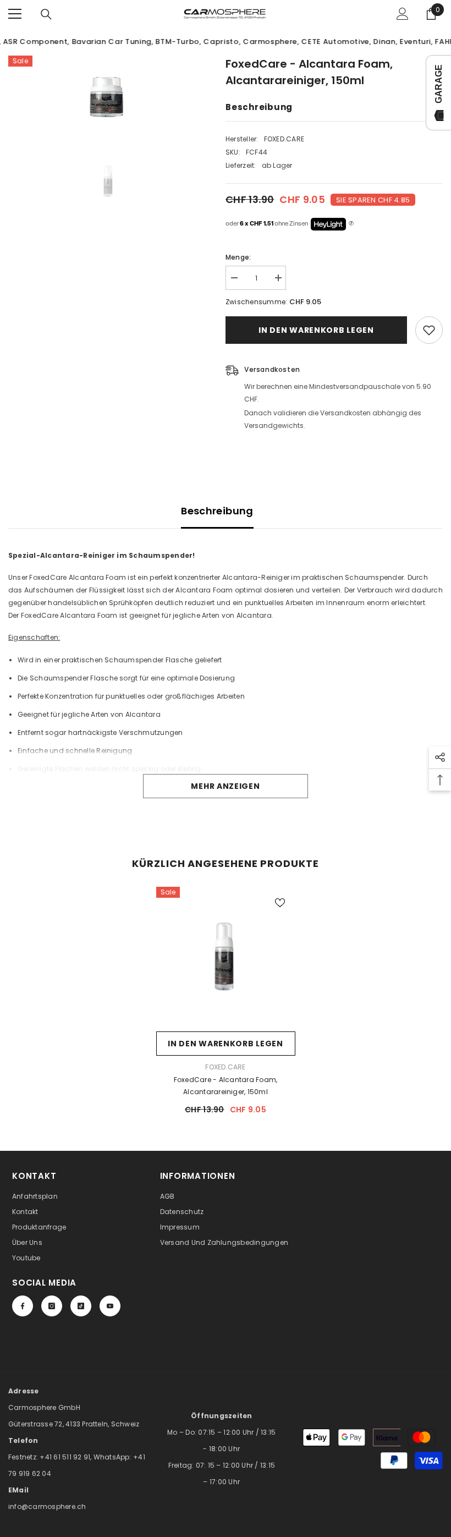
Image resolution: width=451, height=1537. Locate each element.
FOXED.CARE (284, 139)
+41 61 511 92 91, (66, 1457)
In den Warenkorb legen (315, 330)
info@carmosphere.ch (47, 1506)
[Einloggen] (403, 14)
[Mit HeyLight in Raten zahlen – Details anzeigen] (351, 223)
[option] (108, 97)
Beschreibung (217, 511)
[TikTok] (80, 1306)
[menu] (14, 13)
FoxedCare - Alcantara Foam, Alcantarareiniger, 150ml (225, 1085)
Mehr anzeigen (225, 786)
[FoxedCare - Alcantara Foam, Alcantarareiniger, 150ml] (225, 956)
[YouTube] (110, 1306)
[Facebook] (22, 1306)
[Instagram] (51, 1306)
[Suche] (46, 14)
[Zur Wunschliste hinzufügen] (429, 330)
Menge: (238, 257)
